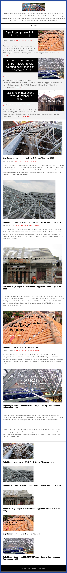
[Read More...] (20, 87)
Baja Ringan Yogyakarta (33, 7)
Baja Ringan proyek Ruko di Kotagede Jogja (20, 34)
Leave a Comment (35, 161)
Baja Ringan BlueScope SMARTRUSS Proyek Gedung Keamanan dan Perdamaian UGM (20, 65)
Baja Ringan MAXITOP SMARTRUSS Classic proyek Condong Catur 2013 (33, 222)
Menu (35, 26)
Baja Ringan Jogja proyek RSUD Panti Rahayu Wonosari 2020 (28, 158)
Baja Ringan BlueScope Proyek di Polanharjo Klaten (20, 96)
